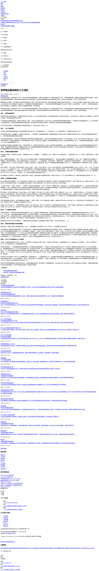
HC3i (12, 502)
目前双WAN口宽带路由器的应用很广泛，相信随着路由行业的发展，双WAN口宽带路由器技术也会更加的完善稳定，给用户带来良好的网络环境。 (38, 313)
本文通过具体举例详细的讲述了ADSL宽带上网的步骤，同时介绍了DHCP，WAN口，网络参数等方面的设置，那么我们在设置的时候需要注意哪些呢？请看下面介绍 (43, 338)
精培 (10, 509)
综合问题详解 (7, 398)
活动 (4, 79)
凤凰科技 (16, 548)
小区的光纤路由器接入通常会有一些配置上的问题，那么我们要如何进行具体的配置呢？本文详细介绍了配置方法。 (30, 416)
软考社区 (3, 8)
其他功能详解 (7, 432)
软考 (10, 22)
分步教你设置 (7, 383)
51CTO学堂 (6, 509)
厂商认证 (22, 22)
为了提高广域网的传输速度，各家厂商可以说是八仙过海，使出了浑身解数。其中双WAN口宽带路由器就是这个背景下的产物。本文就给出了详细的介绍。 (40, 329)
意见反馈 (5, 521)
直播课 (16, 20)
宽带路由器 (3, 277)
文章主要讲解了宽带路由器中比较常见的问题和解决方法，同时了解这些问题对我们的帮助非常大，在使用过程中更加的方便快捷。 (34, 400)
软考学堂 (20, 20)
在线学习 (3, 24)
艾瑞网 (34, 548)
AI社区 (5, 76)
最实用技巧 (8, 294)
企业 (7, 292)
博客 (2, 3)
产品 (7, 301)
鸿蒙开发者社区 (5, 13)
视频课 (2, 20)
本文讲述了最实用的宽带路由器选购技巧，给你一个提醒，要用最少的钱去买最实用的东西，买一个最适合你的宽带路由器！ (32, 296)
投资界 (84, 548)
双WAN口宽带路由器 (6, 319)
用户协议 (5, 524)
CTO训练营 (19, 509)
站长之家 (38, 548)
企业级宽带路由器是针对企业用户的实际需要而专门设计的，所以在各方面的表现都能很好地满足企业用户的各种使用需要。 (32, 287)
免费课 (2, 10)
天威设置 (6, 351)
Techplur (16, 502)
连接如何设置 (7, 423)
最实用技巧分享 (9, 303)
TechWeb (30, 548)
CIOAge (9, 502)
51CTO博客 (6, 506)
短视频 (12, 20)
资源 (4, 26)
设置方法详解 (7, 390)
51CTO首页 (3, 1)
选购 (7, 277)
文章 (2, 26)
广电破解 (6, 359)
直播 (13, 26)
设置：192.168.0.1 (8, 343)
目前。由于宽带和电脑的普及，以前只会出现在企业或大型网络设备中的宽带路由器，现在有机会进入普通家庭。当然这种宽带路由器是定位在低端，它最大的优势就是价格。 (45, 304)
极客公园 (61, 548)
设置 (5, 422)
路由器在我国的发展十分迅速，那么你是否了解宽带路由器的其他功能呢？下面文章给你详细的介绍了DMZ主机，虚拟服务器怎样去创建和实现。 (38, 434)
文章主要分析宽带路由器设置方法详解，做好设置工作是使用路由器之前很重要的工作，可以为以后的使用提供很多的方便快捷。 (34, 384)
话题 (4, 74)
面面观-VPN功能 (9, 320)
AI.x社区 (24, 506)
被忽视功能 (7, 407)
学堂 (2, 5)
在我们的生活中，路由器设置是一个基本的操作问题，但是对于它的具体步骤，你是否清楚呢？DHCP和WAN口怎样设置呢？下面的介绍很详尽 (37, 425)
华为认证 (18, 22)
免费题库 (37, 22)
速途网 (42, 548)
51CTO (5, 502)
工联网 (57, 548)
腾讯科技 (7, 548)
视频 (4, 72)
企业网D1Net (79, 548)
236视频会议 (67, 548)
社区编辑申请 (4, 84)
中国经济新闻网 (48, 548)
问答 (6, 26)
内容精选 (5, 71)
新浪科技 (3, 548)
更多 (7, 472)
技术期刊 (5, 78)
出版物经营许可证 (10, 541)
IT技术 (26, 22)
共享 (7, 374)
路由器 (2, 358)
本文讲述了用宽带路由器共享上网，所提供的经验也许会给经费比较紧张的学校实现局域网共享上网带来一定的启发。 (31, 368)
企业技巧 (7, 285)
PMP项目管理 (31, 22)
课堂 (9, 26)
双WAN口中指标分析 (11, 328)
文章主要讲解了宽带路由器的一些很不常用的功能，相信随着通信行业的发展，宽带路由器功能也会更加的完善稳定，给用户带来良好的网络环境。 (38, 443)
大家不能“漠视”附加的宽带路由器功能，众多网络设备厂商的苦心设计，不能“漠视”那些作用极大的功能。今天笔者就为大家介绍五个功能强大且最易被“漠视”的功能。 (43, 409)
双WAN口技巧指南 (9, 312)
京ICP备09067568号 (10, 533)
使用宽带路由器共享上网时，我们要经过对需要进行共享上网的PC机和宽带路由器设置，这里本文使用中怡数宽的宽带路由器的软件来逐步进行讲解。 (39, 345)
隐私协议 (5, 526)
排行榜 (9, 20)
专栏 (11, 26)
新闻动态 (5, 517)
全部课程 (3, 22)
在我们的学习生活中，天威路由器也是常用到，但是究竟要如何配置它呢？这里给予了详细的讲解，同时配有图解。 (30, 352)
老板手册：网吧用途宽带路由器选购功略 (13, 272)
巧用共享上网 (7, 367)
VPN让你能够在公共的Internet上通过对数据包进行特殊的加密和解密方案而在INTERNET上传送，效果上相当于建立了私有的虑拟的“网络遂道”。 (38, 322)
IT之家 (54, 548)
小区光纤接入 (7, 414)
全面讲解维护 (7, 375)
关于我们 (5, 516)
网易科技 (12, 548)
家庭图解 (6, 336)
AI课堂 (2, 15)
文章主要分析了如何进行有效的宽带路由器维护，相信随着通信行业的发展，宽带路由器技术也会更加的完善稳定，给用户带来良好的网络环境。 (38, 377)
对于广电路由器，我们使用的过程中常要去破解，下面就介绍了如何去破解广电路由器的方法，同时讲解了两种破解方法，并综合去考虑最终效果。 (38, 361)
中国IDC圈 (73, 548)
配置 (5, 358)
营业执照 (3, 541)
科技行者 (26, 548)
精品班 (2, 6)
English (5, 522)
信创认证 (13, 22)
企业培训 (3, 12)
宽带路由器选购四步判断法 (10, 270)
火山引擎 (91, 548)
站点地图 (5, 519)
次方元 (87, 548)
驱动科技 (21, 548)
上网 (10, 374)
